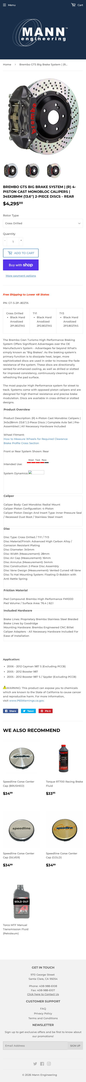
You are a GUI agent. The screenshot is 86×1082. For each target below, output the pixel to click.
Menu (12, 5)
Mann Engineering (44, 1074)
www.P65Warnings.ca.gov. (26, 700)
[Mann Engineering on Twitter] (35, 1064)
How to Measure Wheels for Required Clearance (36, 438)
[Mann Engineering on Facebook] (42, 1064)
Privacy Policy (43, 1013)
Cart (80, 5)
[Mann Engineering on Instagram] (49, 1064)
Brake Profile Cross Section (21, 443)
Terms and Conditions (43, 1018)
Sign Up (75, 1045)
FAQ (43, 1008)
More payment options (21, 275)
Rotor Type (11, 215)
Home (7, 64)
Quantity (9, 234)
